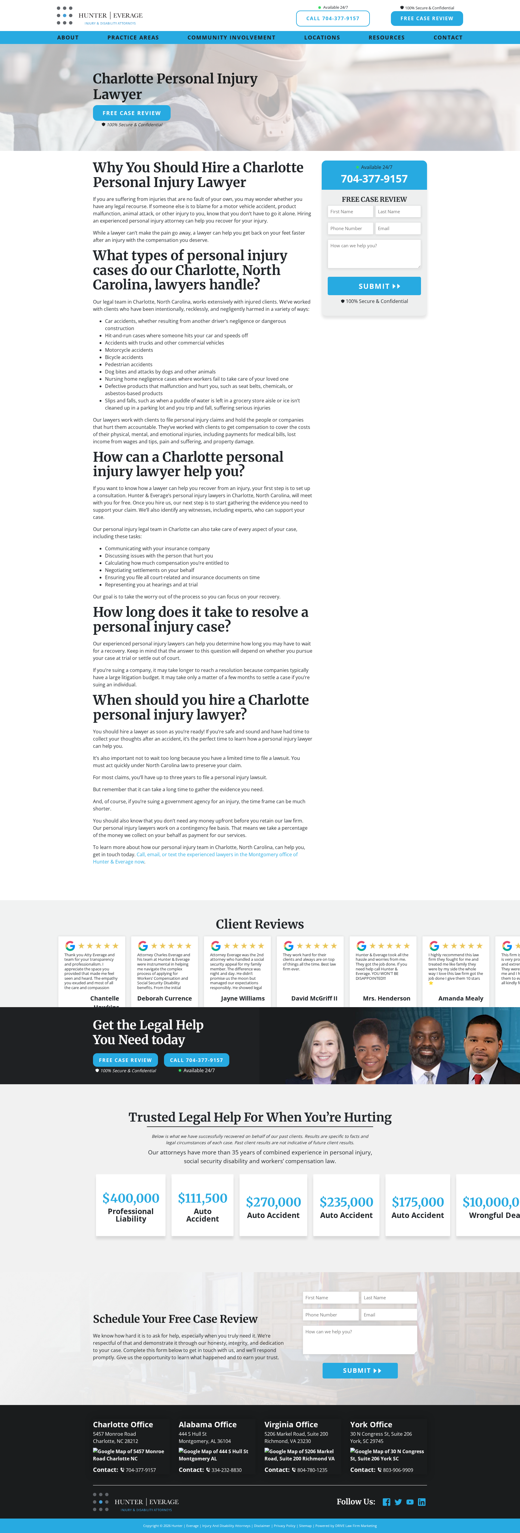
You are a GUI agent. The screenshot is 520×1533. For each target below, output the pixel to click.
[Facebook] (386, 1501)
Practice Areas (133, 37)
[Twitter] (398, 1501)
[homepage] (100, 15)
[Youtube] (410, 1501)
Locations (322, 37)
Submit (374, 286)
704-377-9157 (374, 178)
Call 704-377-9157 (333, 18)
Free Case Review (427, 18)
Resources (387, 37)
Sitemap (305, 1525)
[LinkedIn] (421, 1501)
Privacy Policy (285, 1525)
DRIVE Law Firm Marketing (356, 1525)
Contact (448, 37)
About (68, 37)
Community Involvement (231, 37)
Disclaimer (262, 1525)
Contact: (124, 1470)
